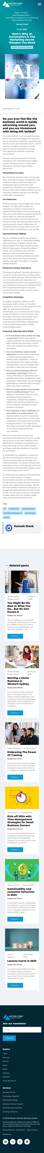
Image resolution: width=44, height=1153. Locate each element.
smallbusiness (28, 509)
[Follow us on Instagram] (13, 1142)
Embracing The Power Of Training (21, 754)
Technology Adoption (11, 1096)
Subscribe (9, 1038)
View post (14, 636)
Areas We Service (9, 1081)
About (5, 1065)
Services (6, 1057)
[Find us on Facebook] (5, 1142)
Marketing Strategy (10, 1100)
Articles (6, 1061)
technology (30, 513)
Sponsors (6, 1077)
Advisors (6, 1073)
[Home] (12, 7)
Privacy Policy (20, 1130)
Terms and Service (8, 1130)
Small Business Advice (22, 47)
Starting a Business (10, 1112)
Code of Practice (32, 1130)
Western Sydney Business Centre (23, 1118)
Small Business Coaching (12, 1108)
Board (5, 1069)
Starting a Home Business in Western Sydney (18, 680)
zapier (6, 517)
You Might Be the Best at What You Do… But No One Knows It (18, 607)
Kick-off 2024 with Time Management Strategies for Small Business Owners (20, 821)
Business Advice (9, 1092)
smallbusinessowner (13, 513)
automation (14, 509)
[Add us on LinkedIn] (27, 1142)
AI (5, 509)
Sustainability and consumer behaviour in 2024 (21, 891)
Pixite (9, 1134)
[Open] (39, 4)
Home (5, 1053)
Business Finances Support (13, 1104)
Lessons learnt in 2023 (21, 960)
